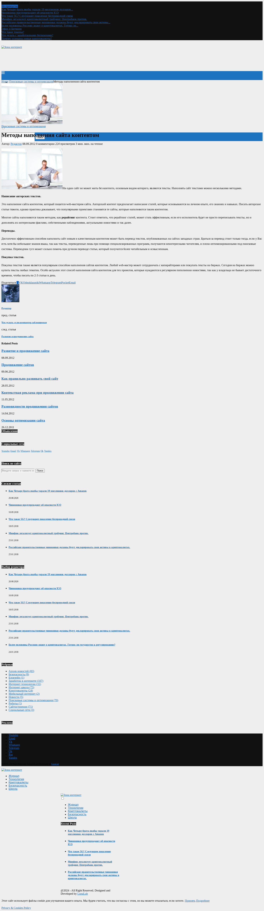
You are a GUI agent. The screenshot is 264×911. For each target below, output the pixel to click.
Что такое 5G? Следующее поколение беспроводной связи (37, 15)
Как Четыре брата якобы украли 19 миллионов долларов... (37, 9)
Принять (190, 900)
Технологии (16, 779)
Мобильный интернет (24, 693)
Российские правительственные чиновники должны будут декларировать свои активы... (55, 22)
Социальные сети (21, 709)
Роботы (15, 703)
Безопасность (19, 674)
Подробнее (203, 900)
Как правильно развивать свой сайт (29, 378)
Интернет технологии (25, 684)
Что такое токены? (12, 32)
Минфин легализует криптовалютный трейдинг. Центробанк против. (44, 19)
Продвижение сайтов (17, 365)
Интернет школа (21, 687)
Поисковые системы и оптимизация (31, 81)
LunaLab (55, 764)
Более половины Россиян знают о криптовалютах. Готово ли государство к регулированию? (62, 644)
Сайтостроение (21, 706)
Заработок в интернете (26, 680)
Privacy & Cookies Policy (16, 907)
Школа (13, 788)
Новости (16, 697)
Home (4, 81)
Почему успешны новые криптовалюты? (26, 38)
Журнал (14, 775)
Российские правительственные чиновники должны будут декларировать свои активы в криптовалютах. (69, 547)
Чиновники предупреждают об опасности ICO (30, 12)
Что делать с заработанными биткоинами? (27, 35)
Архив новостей (21, 671)
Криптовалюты (21, 690)
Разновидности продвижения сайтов (29, 406)
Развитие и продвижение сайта (25, 351)
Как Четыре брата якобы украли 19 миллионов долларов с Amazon (48, 491)
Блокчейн (16, 677)
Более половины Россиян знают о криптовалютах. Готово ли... (39, 25)
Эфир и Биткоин (11, 28)
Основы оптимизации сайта (23, 420)
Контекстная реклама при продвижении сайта (37, 392)
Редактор (16, 143)
